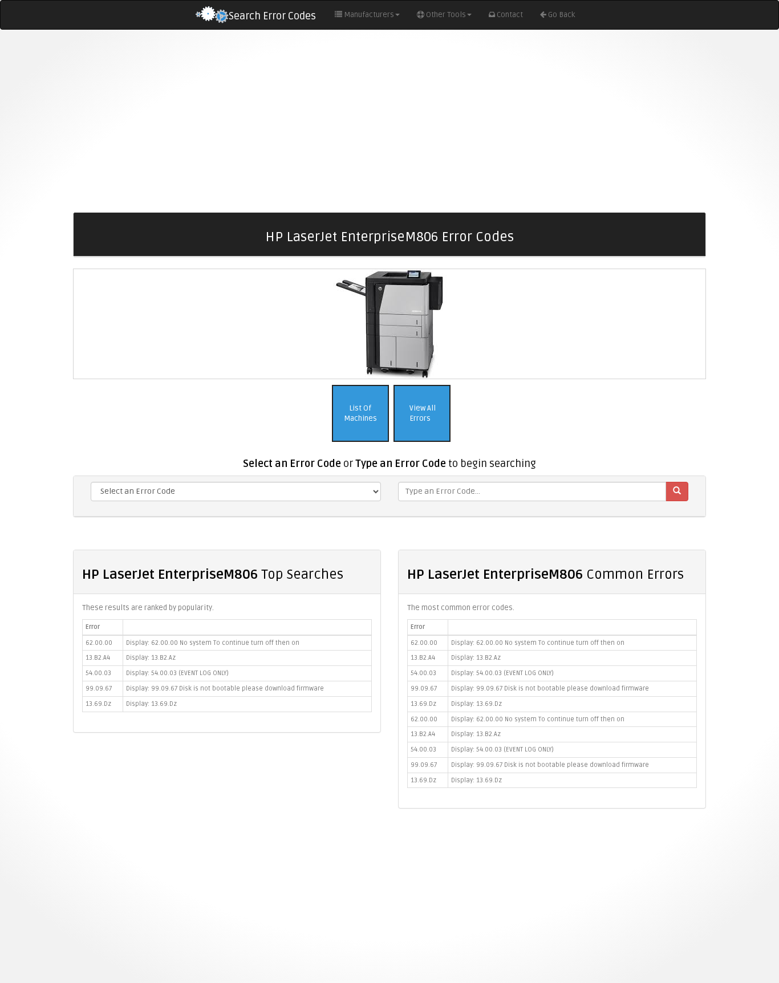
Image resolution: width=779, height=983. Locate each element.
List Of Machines (360, 414)
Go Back (561, 14)
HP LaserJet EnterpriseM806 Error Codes (389, 237)
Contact (510, 14)
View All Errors (422, 414)
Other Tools (446, 14)
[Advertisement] (389, 121)
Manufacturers (369, 14)
